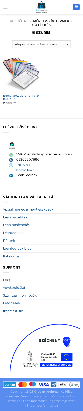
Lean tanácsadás (16, 225)
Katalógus (11, 256)
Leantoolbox (13, 233)
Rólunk (9, 241)
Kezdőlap (19, 21)
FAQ (6, 280)
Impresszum (13, 311)
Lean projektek (15, 217)
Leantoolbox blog (17, 248)
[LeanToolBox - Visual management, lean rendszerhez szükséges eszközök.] (41, 7)
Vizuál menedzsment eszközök (28, 209)
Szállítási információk (20, 295)
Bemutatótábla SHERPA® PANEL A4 (21, 97)
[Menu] (5, 7)
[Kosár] (76, 7)
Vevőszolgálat (14, 288)
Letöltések (11, 303)
